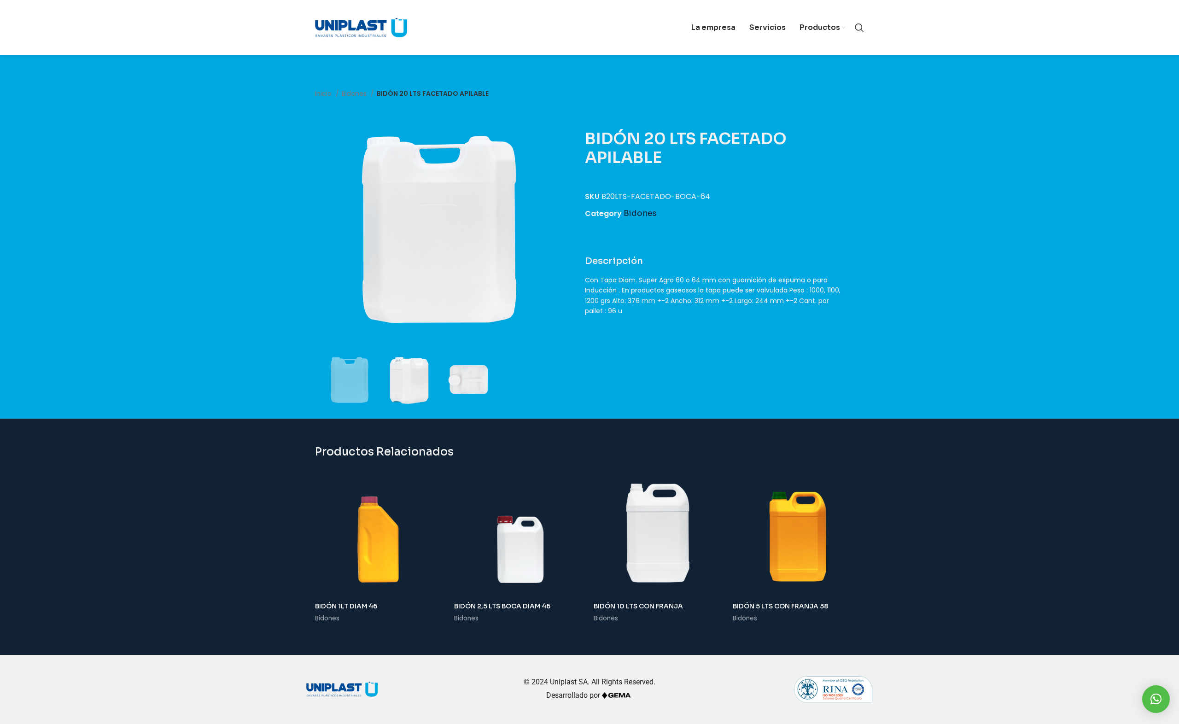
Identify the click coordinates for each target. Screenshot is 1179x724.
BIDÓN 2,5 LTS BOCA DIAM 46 (502, 606)
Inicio (324, 93)
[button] (1156, 699)
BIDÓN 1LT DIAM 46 (346, 606)
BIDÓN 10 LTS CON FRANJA (638, 606)
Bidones (355, 93)
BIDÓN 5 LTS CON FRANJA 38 (780, 606)
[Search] (859, 27)
